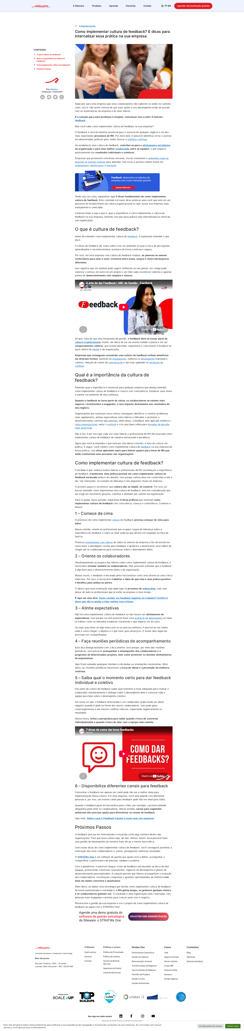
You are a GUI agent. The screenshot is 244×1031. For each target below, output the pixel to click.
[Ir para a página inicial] (41, 6)
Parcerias (131, 6)
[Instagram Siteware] (142, 1016)
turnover (111, 424)
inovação (111, 165)
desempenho (148, 359)
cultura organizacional (88, 342)
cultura (116, 520)
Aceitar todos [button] (233, 1026)
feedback (80, 120)
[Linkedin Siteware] (121, 1016)
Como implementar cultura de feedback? (53, 65)
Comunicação (87, 26)
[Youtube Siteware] (153, 1016)
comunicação (115, 362)
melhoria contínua (137, 139)
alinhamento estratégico (156, 145)
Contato (147, 6)
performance (97, 165)
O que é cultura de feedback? (49, 54)
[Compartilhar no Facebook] (49, 97)
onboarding (149, 588)
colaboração (122, 149)
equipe (95, 349)
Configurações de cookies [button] (210, 1026)
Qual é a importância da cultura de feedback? (51, 59)
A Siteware (78, 6)
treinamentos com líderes (99, 542)
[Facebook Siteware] (131, 1016)
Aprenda (113, 6)
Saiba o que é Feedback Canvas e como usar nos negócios (120, 818)
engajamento (82, 165)
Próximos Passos (44, 69)
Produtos (96, 6)
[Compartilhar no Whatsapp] (61, 97)
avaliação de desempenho (148, 618)
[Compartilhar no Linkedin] (42, 97)
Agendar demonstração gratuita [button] (193, 6)
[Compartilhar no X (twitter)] (55, 97)
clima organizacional (86, 424)
